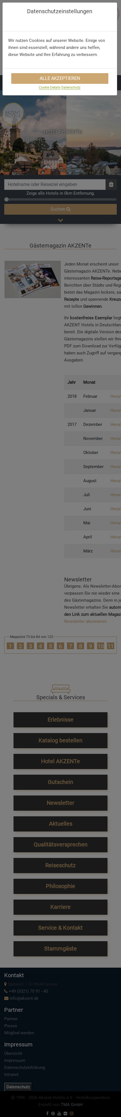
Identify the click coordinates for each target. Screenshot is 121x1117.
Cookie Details (49, 87)
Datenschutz (70, 87)
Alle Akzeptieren (60, 78)
